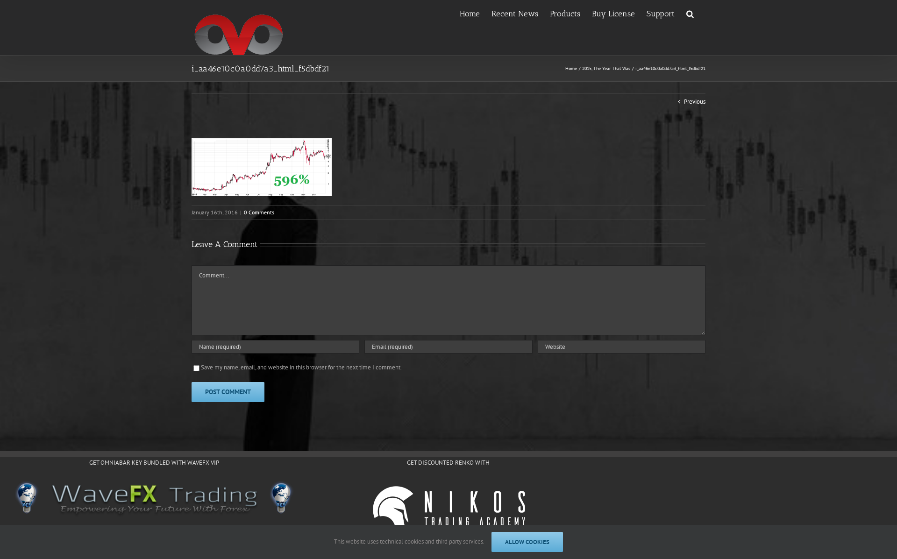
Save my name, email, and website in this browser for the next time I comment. (301, 367)
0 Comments (259, 212)
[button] (690, 13)
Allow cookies (527, 542)
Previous (694, 102)
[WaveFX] (154, 499)
